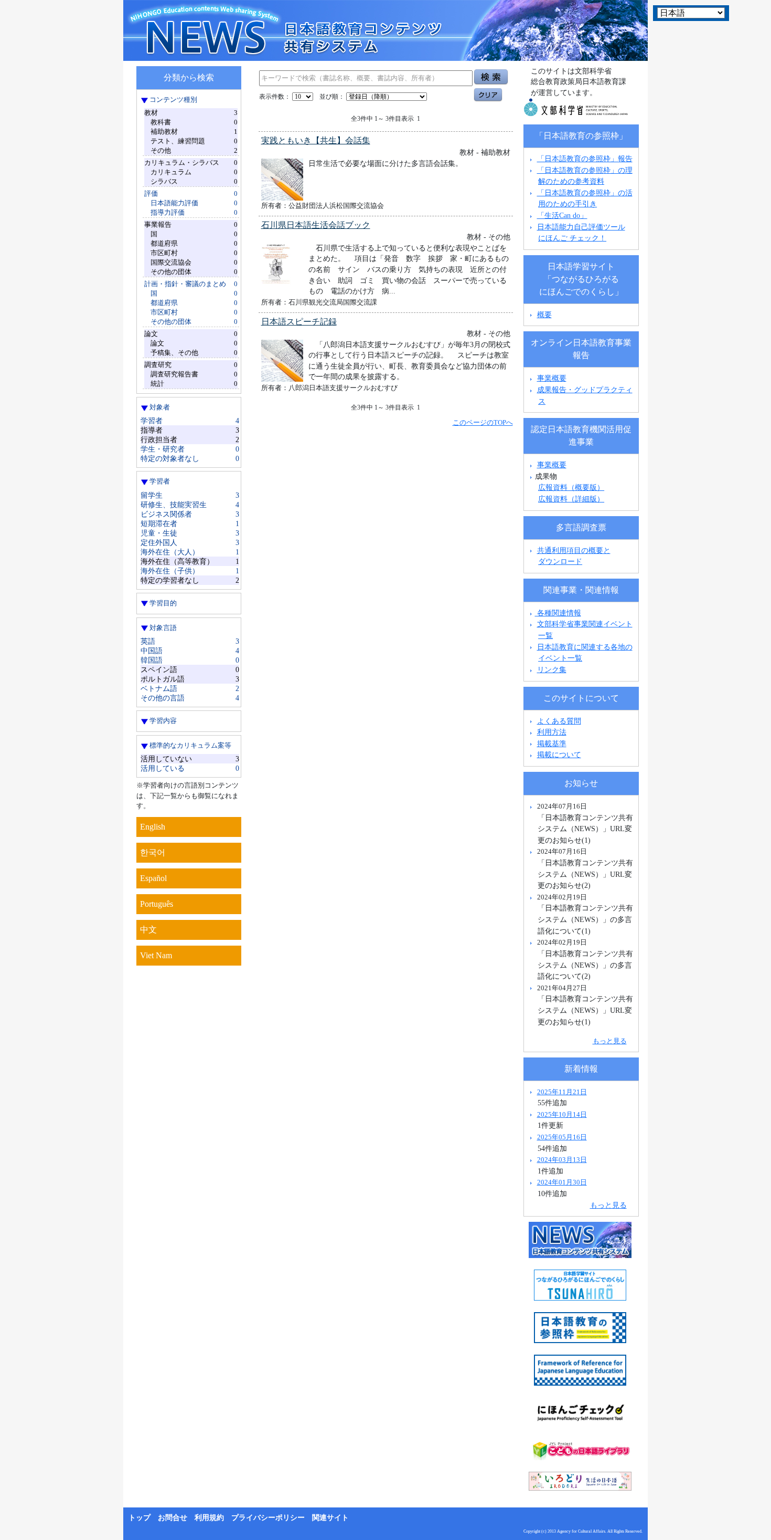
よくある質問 (559, 721)
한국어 (152, 852)
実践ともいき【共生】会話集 (315, 140)
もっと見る (610, 1041)
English (152, 826)
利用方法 (551, 732)
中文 (148, 929)
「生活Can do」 (562, 215)
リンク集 (551, 669)
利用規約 (209, 1518)
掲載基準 (551, 743)
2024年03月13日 (562, 1160)
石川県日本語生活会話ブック (315, 225)
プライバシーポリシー (268, 1518)
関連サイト (330, 1518)
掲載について (559, 754)
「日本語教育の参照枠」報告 (585, 158)
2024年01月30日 (562, 1182)
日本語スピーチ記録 (299, 321)
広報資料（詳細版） (571, 499)
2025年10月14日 (562, 1114)
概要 (544, 314)
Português (156, 903)
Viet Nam (156, 955)
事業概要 (551, 378)
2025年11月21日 (562, 1092)
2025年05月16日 (562, 1137)
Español (153, 878)
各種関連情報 (558, 613)
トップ (139, 1518)
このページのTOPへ (483, 422)
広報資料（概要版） (571, 487)
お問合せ (172, 1518)
